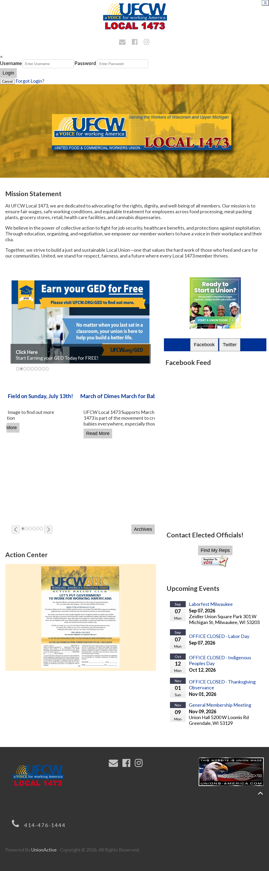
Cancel (7, 81)
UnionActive (44, 850)
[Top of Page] (260, 793)
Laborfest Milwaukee (211, 604)
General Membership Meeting (220, 705)
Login (8, 73)
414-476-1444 (45, 825)
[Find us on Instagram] (147, 42)
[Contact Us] (123, 42)
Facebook (204, 344)
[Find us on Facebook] (135, 42)
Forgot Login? (29, 81)
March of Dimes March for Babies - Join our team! (68, 396)
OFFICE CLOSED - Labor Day (219, 636)
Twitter (230, 344)
